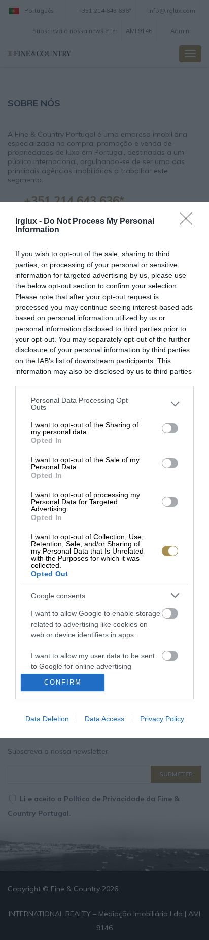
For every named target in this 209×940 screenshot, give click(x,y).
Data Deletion (47, 719)
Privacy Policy (162, 719)
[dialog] (104, 469)
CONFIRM (63, 682)
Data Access (104, 719)
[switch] (170, 428)
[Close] (189, 222)
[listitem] (104, 404)
